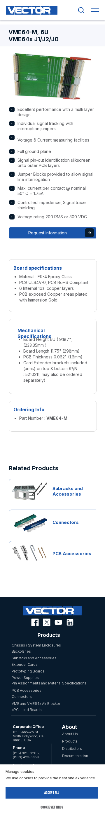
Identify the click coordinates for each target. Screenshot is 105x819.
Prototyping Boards (28, 671)
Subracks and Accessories (67, 491)
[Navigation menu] (95, 10)
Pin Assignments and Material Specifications (49, 683)
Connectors (65, 522)
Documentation (75, 756)
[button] (81, 9)
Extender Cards (25, 664)
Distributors (72, 748)
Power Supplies (25, 677)
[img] (24, 489)
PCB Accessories (71, 553)
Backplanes (21, 651)
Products (70, 741)
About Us (70, 734)
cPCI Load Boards (27, 710)
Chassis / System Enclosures (36, 645)
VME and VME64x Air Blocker (36, 703)
